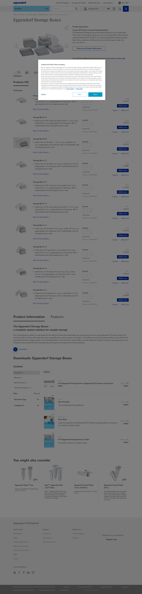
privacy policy (70, 89)
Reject (79, 94)
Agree (95, 94)
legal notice (80, 89)
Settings (43, 94)
